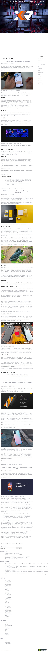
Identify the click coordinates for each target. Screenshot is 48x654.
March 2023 (7, 580)
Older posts (3, 546)
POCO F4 (21, 188)
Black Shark (40, 58)
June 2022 (7, 592)
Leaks (11, 543)
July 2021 (7, 602)
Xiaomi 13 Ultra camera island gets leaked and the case (15, 558)
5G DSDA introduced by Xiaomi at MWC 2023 (13, 554)
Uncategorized (41, 83)
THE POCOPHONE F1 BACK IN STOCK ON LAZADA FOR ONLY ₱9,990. (19, 376)
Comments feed (8, 643)
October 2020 (7, 612)
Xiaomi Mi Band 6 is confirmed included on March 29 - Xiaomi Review (18, 563)
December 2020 (8, 610)
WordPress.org (8, 644)
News (7, 464)
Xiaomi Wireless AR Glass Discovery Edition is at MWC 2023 (16, 557)
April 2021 (7, 605)
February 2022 (8, 594)
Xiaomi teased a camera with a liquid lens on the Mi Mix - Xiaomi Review (19, 571)
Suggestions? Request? (32, 1)
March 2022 (7, 593)
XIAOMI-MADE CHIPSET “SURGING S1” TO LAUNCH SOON (17, 374)
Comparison (13, 188)
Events (39, 62)
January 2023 (7, 582)
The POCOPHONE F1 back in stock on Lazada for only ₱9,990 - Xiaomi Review (20, 566)
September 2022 (8, 588)
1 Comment (19, 464)
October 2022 (7, 586)
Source (2, 540)
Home (5, 1)
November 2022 (8, 585)
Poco (6, 379)
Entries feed (7, 642)
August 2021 (7, 601)
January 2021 (7, 608)
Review (6, 188)
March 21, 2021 (17, 520)
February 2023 (8, 581)
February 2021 (8, 607)
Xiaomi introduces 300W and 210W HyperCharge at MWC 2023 (17, 556)
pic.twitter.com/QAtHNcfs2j (22, 517)
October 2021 (7, 598)
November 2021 (8, 597)
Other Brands (40, 72)
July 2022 (7, 590)
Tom (12, 63)
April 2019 (7, 616)
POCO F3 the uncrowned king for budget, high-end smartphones (17, 191)
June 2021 (7, 603)
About (9, 1)
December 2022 (8, 584)
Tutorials (39, 80)
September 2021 (8, 599)
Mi (5, 464)
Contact (15, 1)
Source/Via (3, 460)
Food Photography (41, 64)
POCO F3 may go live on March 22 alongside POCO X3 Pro (17, 467)
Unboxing (12, 379)
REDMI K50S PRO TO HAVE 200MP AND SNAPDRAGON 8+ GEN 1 (18, 179)
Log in (6, 641)
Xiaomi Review (9, 369)
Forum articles (22, 1)
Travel (39, 78)
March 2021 (7, 606)
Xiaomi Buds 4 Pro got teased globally (12, 553)
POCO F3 (17, 188)
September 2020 (8, 614)
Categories (42, 1)
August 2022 (7, 589)
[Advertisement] (24, 42)
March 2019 (7, 618)
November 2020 (8, 611)
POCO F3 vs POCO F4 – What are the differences (17, 61)
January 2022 (7, 595)
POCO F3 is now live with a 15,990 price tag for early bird (17, 383)
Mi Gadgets (40, 68)
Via (4, 540)
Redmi (39, 74)
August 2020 (7, 615)
